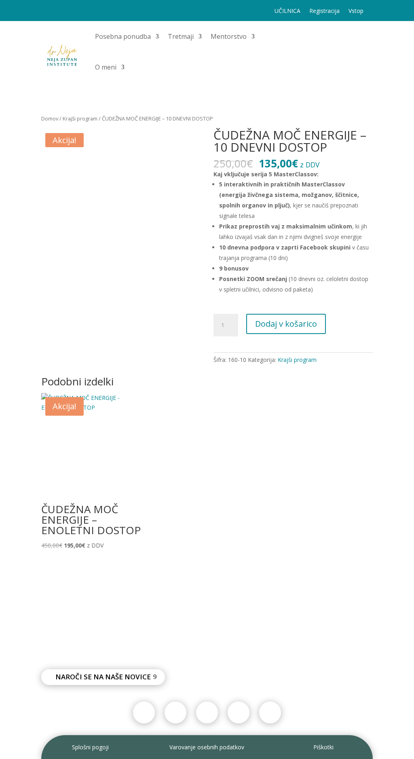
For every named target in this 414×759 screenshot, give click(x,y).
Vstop (356, 11)
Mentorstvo (229, 36)
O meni (105, 67)
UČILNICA (287, 11)
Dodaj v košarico (286, 323)
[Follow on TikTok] (63, 11)
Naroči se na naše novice (103, 676)
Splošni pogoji (90, 747)
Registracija (324, 11)
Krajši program (80, 118)
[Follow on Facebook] (47, 11)
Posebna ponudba (123, 36)
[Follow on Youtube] (96, 11)
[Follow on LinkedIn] (112, 11)
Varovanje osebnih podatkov (206, 747)
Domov (49, 118)
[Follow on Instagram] (80, 11)
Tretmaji (181, 36)
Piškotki (323, 747)
